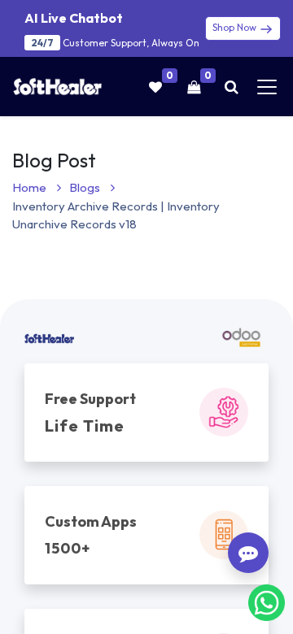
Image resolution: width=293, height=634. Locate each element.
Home (30, 187)
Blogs (86, 187)
